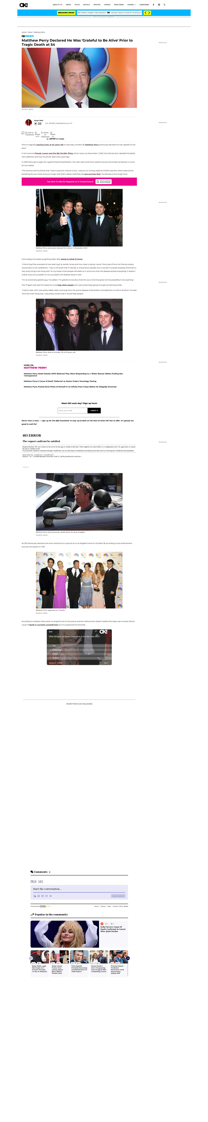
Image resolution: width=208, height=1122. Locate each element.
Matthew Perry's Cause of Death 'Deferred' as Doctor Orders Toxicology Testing (60, 381)
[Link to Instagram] (159, 4)
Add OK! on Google (56, 139)
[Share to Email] (52, 133)
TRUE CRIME (119, 5)
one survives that (92, 174)
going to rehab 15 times (71, 259)
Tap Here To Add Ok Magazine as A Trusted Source (70, 182)
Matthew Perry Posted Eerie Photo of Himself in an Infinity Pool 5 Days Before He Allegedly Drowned (70, 387)
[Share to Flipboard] (45, 133)
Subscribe (144, 5)
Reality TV (57, 5)
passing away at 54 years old (50, 145)
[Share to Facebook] (29, 133)
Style (77, 5)
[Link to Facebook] (153, 4)
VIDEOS (107, 5)
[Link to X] (164, 4)
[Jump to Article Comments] (23, 133)
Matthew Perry (39, 32)
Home (24, 32)
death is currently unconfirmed (43, 625)
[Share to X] (37, 133)
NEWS (68, 5)
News (30, 32)
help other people (66, 285)
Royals (86, 5)
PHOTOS (96, 5)
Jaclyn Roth (38, 120)
